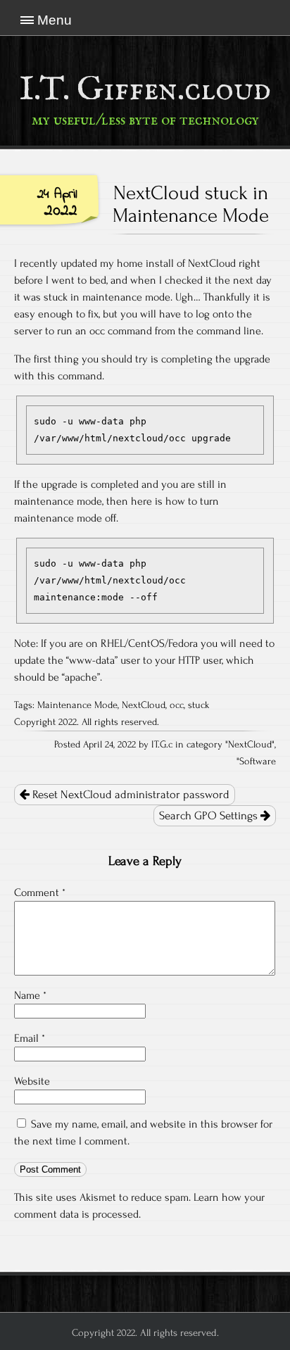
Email (29, 1038)
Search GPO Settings (209, 815)
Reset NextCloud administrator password (129, 794)
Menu (54, 20)
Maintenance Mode (77, 705)
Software (257, 761)
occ (177, 705)
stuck (199, 705)
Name (30, 995)
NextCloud (143, 705)
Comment (39, 892)
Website (32, 1081)
